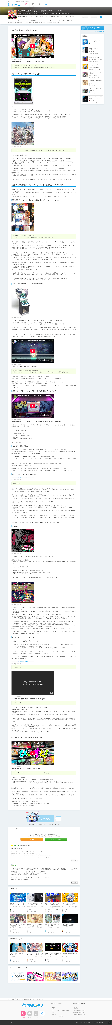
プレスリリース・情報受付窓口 (58, 1016)
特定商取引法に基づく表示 (79, 1010)
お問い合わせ (54, 1014)
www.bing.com (17, 106)
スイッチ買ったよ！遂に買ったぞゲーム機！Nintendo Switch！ (52, 904)
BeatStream (37, 22)
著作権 (75, 1007)
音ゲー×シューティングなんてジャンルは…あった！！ (17, 904)
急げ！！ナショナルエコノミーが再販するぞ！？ (70, 904)
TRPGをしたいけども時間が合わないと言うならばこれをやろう (35, 925)
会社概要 (53, 1007)
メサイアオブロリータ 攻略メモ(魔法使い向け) (18, 925)
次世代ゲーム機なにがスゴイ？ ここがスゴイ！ (34, 904)
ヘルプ (53, 1012)
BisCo (61, 22)
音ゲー (18, 22)
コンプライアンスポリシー (79, 1016)
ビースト (44, 22)
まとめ (18, 999)
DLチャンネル (14, 4)
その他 (77, 845)
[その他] (103, 17)
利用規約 (53, 1008)
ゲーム (73, 13)
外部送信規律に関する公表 (79, 1014)
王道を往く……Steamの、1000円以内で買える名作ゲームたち (70, 925)
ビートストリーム (53, 22)
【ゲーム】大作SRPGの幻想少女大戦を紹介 (52, 925)
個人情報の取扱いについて (79, 1012)
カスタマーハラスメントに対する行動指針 (60, 1010)
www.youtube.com (18, 59)
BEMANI (30, 22)
